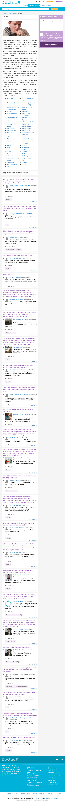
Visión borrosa (26, 162)
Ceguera (24, 109)
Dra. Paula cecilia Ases (16, 480)
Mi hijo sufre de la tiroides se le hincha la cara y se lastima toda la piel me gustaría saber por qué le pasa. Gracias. (19, 233)
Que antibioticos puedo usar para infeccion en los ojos (19, 737)
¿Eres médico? (59, 1)
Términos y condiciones (46, 39)
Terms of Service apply (52, 798)
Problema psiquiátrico (27, 156)
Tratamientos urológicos (33, 785)
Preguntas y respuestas (34, 5)
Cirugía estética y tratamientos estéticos (33, 774)
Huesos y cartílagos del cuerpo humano (33, 779)
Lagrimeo (24, 145)
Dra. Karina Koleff (14, 237)
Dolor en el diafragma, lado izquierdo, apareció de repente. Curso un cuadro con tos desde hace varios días (20, 714)
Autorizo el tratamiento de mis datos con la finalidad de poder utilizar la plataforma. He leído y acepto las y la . (51, 37)
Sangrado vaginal (26, 158)
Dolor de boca (25, 124)
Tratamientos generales (54, 775)
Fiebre (23, 137)
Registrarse (49, 1)
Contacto (58, 794)
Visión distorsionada (12, 164)
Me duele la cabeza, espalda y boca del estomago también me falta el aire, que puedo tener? (18, 366)
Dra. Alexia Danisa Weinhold (20, 319)
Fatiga (8, 137)
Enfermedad (30, 767)
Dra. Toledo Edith (17, 347)
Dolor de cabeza (26, 126)
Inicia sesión (40, 1)
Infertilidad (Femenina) (28, 139)
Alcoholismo (10, 98)
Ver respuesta (33, 201)
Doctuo (10, 759)
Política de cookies (25, 794)
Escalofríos (10, 132)
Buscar (55, 9)
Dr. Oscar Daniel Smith (16, 258)
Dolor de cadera (11, 128)
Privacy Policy (39, 798)
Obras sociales (59, 759)
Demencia (24, 117)
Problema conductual (27, 154)
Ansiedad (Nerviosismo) (28, 107)
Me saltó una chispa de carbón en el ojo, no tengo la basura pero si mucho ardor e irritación (18, 524)
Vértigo (24, 164)
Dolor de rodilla (26, 130)
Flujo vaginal (10, 139)
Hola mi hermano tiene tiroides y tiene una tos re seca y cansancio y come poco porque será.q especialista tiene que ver (19, 208)
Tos (23, 160)
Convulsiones (25, 111)
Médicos (26, 5)
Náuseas (9, 151)
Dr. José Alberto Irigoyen (16, 528)
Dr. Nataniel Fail (17, 458)
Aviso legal (50, 794)
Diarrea (9, 122)
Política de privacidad (11, 794)
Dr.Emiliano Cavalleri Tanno (20, 414)
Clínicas (43, 5)
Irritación (9, 145)
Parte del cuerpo (31, 769)
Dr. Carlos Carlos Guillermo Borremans (20, 213)
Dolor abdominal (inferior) (29, 122)
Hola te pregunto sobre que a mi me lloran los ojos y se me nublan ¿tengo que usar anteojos (19, 693)
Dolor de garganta (11, 130)
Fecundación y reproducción (52, 781)
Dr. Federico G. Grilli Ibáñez (20, 575)
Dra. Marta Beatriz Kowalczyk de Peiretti (20, 718)
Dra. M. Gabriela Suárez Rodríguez (19, 185)
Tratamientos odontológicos (52, 778)
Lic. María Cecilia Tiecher (16, 299)
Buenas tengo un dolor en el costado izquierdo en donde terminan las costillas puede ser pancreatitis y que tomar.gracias (19, 670)
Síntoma (50, 767)
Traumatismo (10, 162)
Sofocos (9, 160)
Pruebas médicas (32, 777)
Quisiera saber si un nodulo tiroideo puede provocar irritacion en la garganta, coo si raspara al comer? (18, 571)
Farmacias (48, 5)
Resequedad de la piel (13, 158)
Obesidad (24, 151)
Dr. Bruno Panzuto (15, 437)
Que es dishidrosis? (8, 274)
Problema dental (11, 156)
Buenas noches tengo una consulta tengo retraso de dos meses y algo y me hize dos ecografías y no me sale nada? (19, 389)
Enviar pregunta (51, 44)
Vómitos (9, 166)
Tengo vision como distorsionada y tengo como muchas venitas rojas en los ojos (19, 477)
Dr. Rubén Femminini (18, 629)
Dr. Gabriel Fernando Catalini (17, 370)
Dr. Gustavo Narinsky (18, 601)
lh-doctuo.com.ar (11, 2)
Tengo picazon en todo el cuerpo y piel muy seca (17, 255)
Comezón (9, 111)
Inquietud (9, 141)
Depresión (24, 120)
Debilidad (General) (12, 113)
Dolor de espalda (26, 128)
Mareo (8, 147)
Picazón (9, 154)
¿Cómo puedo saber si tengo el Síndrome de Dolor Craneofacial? (18, 410)
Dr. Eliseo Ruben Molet (16, 277)
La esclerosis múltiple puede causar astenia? (16, 647)
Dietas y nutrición (53, 784)
